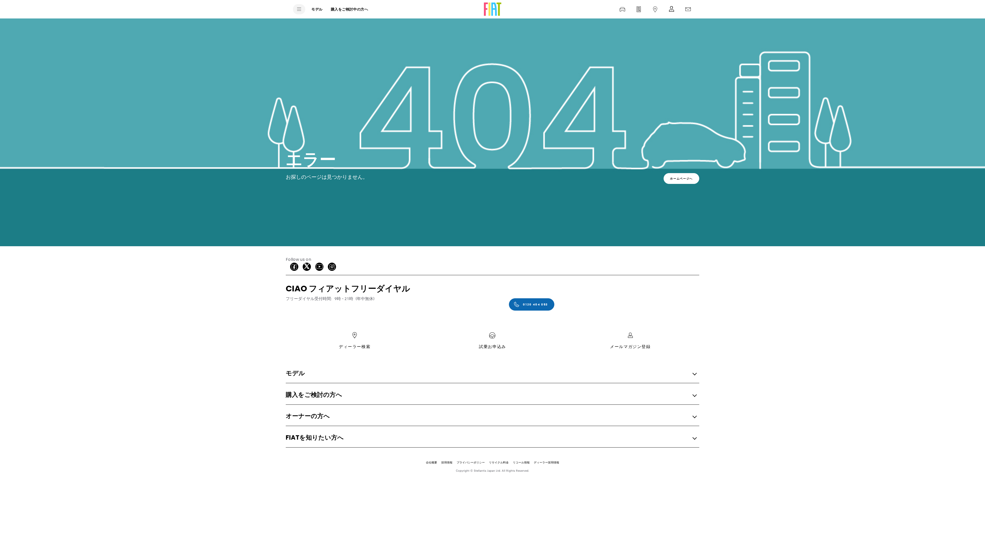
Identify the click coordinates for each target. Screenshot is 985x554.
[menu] (299, 9)
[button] (491, 373)
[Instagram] (332, 267)
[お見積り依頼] (639, 9)
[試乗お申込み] (622, 9)
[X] (307, 267)
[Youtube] (319, 267)
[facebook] (294, 267)
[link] (681, 178)
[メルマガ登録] (671, 9)
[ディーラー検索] (655, 9)
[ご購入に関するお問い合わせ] (688, 9)
